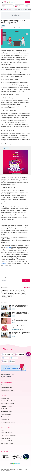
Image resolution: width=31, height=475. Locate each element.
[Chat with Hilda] (28, 354)
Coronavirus (5, 290)
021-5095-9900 (6, 377)
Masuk (27, 2)
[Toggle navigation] (2, 2)
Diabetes (11, 290)
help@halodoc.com (7, 374)
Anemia (23, 293)
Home (4, 9)
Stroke (22, 290)
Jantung (17, 290)
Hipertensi (17, 293)
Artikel (10, 9)
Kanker (3, 25)
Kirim (26, 280)
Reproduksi (9, 296)
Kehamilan (4, 293)
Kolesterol (10, 293)
